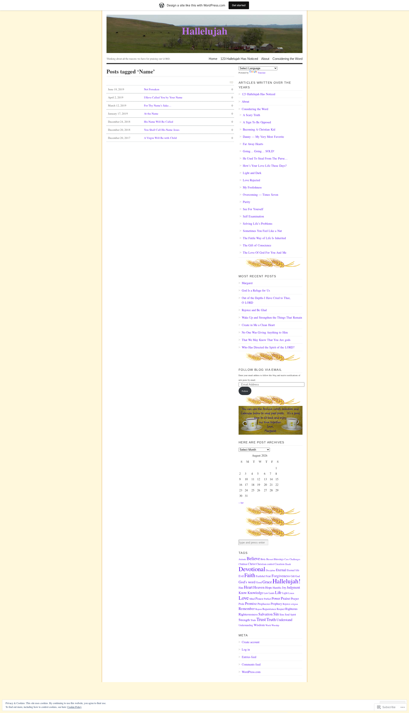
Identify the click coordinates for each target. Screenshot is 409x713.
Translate (261, 72)
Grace (267, 581)
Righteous (291, 609)
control (270, 564)
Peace (259, 598)
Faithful (260, 576)
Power (276, 598)
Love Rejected (251, 180)
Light (285, 593)
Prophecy (276, 604)
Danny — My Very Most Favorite (263, 137)
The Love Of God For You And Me (264, 252)
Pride (241, 604)
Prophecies (264, 604)
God (297, 576)
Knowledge (255, 592)
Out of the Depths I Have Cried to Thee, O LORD (266, 300)
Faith (249, 575)
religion (294, 603)
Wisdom (259, 625)
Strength (244, 620)
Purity (246, 202)
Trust (261, 619)
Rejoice (286, 603)
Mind (252, 598)
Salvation (265, 614)
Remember (247, 608)
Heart (248, 587)
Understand (284, 619)
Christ (252, 564)
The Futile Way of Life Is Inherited (264, 238)
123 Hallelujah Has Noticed (239, 58)
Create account (250, 642)
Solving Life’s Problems (257, 223)
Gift (293, 576)
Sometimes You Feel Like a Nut (262, 231)
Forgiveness (281, 575)
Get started (239, 5)
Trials (253, 620)
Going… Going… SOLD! (258, 151)
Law (266, 593)
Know (243, 592)
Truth (271, 619)
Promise (251, 603)
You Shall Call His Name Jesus (170, 130)
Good (259, 582)
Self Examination (253, 216)
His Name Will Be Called (170, 122)
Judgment (293, 587)
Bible (263, 559)
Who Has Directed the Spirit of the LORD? (268, 347)
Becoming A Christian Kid (259, 129)
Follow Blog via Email (260, 369)
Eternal (281, 570)
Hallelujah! (286, 581)
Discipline (270, 570)
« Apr (241, 502)
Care (286, 559)
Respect (281, 609)
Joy (284, 587)
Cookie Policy (74, 707)
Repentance (269, 609)
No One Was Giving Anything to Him (265, 332)
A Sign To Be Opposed (257, 122)
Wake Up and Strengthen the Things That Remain (272, 317)
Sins (281, 614)
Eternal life (293, 570)
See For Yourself (253, 209)
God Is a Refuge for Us (256, 290)
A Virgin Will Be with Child (170, 138)
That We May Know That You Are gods (266, 340)
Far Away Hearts (253, 144)
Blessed (269, 559)
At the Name (170, 113)
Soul (287, 614)
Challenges (294, 559)
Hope (268, 587)
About (265, 58)
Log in (246, 649)
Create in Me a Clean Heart (258, 325)
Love (244, 597)
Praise (285, 598)
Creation (280, 564)
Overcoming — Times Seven (260, 195)
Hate (241, 587)
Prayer (295, 598)
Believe (253, 558)
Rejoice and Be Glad (254, 310)
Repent (258, 609)
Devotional (252, 569)
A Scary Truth (251, 115)
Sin (276, 614)
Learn (271, 593)
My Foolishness (252, 187)
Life (278, 592)
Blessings (279, 559)
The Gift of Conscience (257, 245)
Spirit (293, 614)
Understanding (246, 625)
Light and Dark (252, 173)
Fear (268, 576)
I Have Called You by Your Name (170, 97)
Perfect (267, 598)
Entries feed (249, 657)
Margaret (247, 283)
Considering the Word (287, 58)
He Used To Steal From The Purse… (265, 158)
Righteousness (248, 614)
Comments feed (251, 664)
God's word (247, 581)
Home (213, 58)
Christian (261, 564)
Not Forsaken (170, 89)
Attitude (242, 559)
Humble (277, 587)
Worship (275, 625)
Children (243, 564)
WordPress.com (251, 672)
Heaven (259, 587)
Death (288, 564)
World (268, 625)
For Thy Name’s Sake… (170, 105)
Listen (291, 593)
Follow (245, 391)
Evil (241, 576)
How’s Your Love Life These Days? (265, 166)
